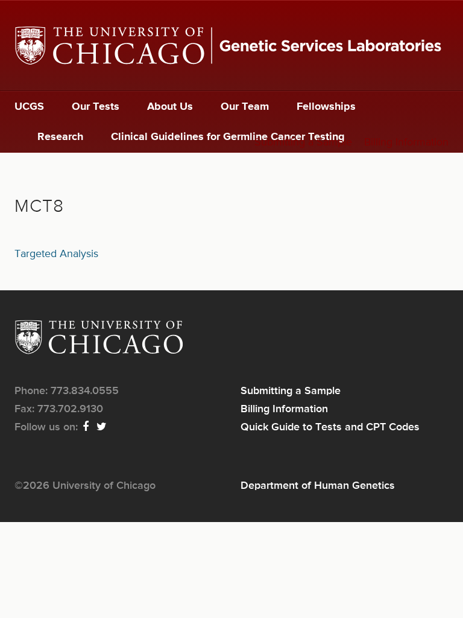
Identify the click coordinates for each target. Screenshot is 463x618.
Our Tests (95, 106)
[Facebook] (86, 427)
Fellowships (326, 106)
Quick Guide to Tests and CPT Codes (330, 427)
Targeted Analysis (56, 254)
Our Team (245, 106)
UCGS (29, 106)
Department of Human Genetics (318, 485)
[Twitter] (102, 427)
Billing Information (406, 142)
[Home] (231, 45)
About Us (170, 106)
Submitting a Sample (303, 142)
